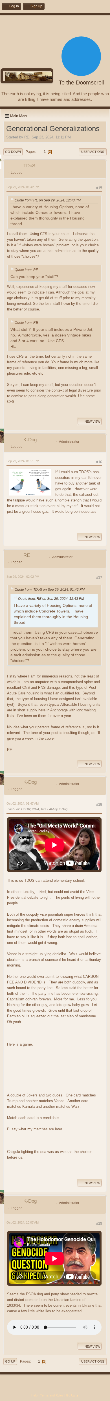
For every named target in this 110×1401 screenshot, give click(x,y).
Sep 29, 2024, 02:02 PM (22, 576)
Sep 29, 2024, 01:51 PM (22, 461)
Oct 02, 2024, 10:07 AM (22, 1222)
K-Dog (30, 439)
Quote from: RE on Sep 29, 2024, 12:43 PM (48, 200)
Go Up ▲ (72, 1395)
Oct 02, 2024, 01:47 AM (22, 803)
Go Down (13, 151)
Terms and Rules (51, 1395)
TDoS (29, 165)
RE (26, 555)
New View (92, 421)
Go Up (10, 1361)
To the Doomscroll (81, 82)
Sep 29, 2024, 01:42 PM (22, 187)
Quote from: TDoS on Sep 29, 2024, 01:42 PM (50, 590)
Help (34, 1395)
